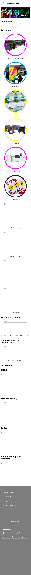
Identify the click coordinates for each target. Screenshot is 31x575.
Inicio (8, 518)
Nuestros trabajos (11, 525)
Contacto (22, 525)
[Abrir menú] (27, 3)
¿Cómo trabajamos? (15, 521)
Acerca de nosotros (19, 518)
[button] (15, 25)
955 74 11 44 (10, 496)
